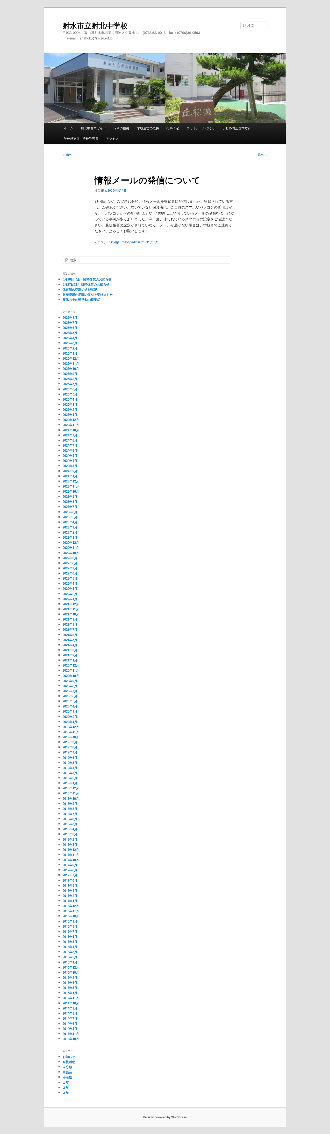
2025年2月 (70, 409)
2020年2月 (70, 716)
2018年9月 (70, 803)
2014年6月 (70, 1023)
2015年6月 (70, 982)
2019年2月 (70, 778)
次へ (262, 154)
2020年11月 (71, 670)
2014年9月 (70, 1008)
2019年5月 (70, 762)
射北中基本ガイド (93, 128)
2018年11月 (71, 793)
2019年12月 (71, 726)
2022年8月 (70, 563)
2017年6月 (70, 880)
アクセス (112, 138)
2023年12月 (71, 481)
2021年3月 (70, 650)
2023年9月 (70, 496)
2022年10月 (71, 553)
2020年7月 (70, 691)
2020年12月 (71, 665)
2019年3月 (70, 772)
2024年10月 (71, 430)
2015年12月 (71, 967)
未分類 (114, 242)
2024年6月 (70, 450)
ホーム (68, 128)
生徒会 (67, 1072)
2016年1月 (70, 962)
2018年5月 (70, 824)
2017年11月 (71, 854)
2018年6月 (70, 818)
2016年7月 (70, 931)
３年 (66, 1092)
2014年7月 (70, 1018)
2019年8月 (70, 747)
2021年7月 (70, 629)
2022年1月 (70, 599)
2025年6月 (70, 389)
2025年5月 (70, 394)
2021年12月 (71, 604)
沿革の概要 (121, 128)
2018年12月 (71, 788)
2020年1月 (70, 721)
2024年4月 (70, 460)
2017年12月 (71, 849)
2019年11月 (71, 732)
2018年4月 (70, 829)
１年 (66, 1082)
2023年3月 (70, 527)
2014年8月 (70, 1013)
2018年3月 (70, 834)
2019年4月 (70, 767)
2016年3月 (70, 951)
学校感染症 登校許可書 (81, 138)
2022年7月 (70, 568)
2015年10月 (71, 972)
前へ (67, 154)
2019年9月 (70, 742)
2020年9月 (70, 680)
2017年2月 (70, 895)
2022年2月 (70, 593)
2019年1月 (70, 783)
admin (135, 242)
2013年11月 (71, 1033)
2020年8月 (70, 686)
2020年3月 (70, 711)
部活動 (67, 1077)
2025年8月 (70, 378)
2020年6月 (70, 696)
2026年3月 (70, 343)
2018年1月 (70, 844)
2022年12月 (71, 542)
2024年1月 (70, 476)
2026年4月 (70, 337)
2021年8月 (70, 624)
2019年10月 (71, 737)
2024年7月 (70, 445)
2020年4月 (70, 706)
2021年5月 (70, 639)
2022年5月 (70, 578)
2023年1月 (70, 537)
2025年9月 (70, 373)
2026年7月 (70, 322)
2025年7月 (70, 383)
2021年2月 (70, 655)
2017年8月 (70, 870)
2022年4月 (70, 583)
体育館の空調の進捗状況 (80, 289)
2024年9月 (70, 435)
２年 (66, 1087)
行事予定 (172, 128)
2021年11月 (71, 609)
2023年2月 (70, 532)
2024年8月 (70, 440)
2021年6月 (70, 634)
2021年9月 (70, 619)
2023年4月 (70, 522)
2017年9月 (70, 864)
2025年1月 (70, 414)
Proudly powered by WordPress (165, 1117)
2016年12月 (71, 905)
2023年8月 (70, 501)
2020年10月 (71, 675)
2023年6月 (70, 512)
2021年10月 (71, 614)
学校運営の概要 (148, 128)
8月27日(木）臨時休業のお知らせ (86, 284)
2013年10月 (71, 1038)
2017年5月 (70, 885)
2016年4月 (70, 946)
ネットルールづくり (201, 128)
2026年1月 (70, 353)
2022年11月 (71, 547)
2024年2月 (70, 471)
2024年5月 (70, 455)
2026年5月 (70, 332)
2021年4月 (70, 645)
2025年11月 (71, 363)
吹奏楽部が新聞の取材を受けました (88, 294)
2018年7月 (70, 813)
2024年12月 (71, 419)
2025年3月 (70, 404)
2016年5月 (70, 941)
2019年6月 (70, 757)
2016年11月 (71, 911)
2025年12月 (71, 358)
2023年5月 (70, 517)
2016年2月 (70, 957)
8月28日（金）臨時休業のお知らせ (87, 279)
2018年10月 (71, 798)
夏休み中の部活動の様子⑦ (81, 299)
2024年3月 (70, 465)
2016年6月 (70, 936)
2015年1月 (70, 992)
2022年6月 (70, 573)
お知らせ (69, 1056)
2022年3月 (70, 588)
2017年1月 (70, 900)
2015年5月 (70, 987)
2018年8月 (70, 808)
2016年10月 (71, 916)
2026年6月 (70, 327)
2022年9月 (70, 558)
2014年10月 (71, 1003)
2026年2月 (70, 348)
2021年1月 (70, 660)
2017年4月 (70, 890)
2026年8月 (70, 317)
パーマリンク (149, 242)
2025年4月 (70, 399)
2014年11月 (71, 997)
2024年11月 (71, 424)
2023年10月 (71, 491)
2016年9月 (70, 921)
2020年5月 (70, 701)
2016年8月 (70, 926)
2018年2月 (70, 839)
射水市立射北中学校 (95, 25)
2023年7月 (70, 506)
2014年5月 (70, 1028)
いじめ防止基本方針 (236, 128)
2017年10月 (71, 859)
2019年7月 (70, 752)
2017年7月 (70, 875)
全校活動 (69, 1061)
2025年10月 (71, 368)
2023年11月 (71, 486)
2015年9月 (70, 977)
